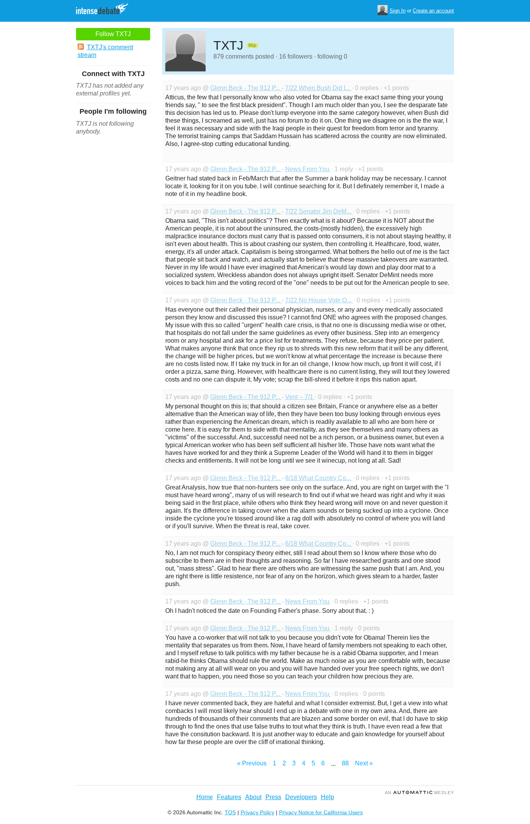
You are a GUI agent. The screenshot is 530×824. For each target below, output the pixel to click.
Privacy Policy (257, 812)
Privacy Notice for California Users (321, 812)
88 (345, 763)
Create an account (433, 11)
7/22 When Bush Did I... (318, 88)
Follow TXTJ (113, 34)
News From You (308, 169)
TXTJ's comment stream (105, 51)
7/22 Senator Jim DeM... (319, 211)
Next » (364, 763)
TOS (230, 812)
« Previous (252, 763)
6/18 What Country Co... (318, 478)
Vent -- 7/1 (300, 397)
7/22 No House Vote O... (319, 300)
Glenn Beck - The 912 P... (246, 88)
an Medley (419, 792)
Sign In (397, 11)
